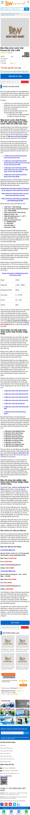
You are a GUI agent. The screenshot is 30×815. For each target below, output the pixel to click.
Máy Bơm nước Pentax (13, 13)
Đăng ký (26, 733)
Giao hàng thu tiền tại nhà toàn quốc (15, 71)
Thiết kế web (16, 808)
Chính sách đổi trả (5, 753)
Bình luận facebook (9, 677)
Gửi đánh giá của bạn (8, 674)
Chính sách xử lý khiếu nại (7, 759)
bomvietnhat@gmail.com (12, 773)
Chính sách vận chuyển (6, 750)
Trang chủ (3, 13)
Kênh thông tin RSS (5, 761)
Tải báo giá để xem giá (11, 68)
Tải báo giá (27, 56)
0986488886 (12, 768)
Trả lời (3, 694)
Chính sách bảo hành (6, 756)
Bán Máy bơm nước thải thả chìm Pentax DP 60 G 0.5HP (7, 651)
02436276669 (14, 770)
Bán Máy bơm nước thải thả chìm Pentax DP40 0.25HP (22, 668)
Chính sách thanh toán (6, 748)
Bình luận (10, 52)
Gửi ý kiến (23, 685)
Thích (8, 694)
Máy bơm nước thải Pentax (8, 15)
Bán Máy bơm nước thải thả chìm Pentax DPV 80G (22, 651)
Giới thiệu (3, 745)
